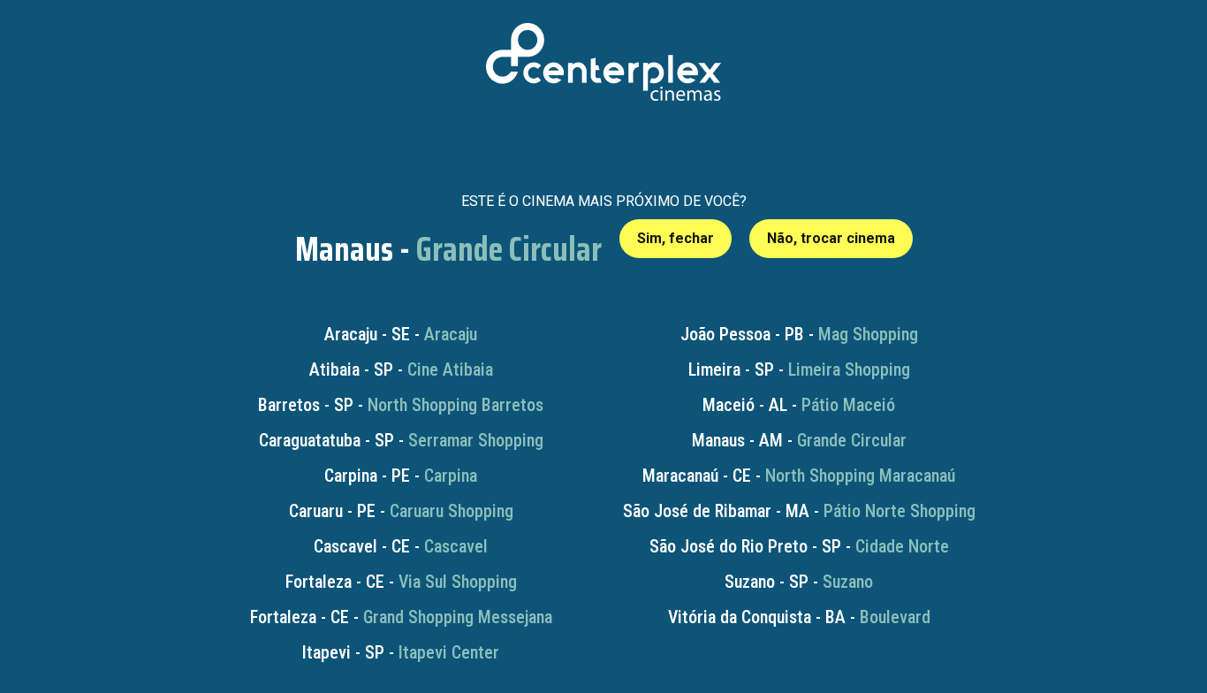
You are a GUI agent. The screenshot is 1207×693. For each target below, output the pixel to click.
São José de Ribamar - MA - (799, 511)
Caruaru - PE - (401, 511)
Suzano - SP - (799, 581)
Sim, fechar (675, 238)
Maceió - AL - (798, 404)
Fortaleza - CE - (401, 581)
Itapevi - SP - (400, 652)
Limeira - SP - (799, 369)
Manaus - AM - (799, 440)
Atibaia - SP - (401, 369)
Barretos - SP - (400, 404)
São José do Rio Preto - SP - (799, 546)
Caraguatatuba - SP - (401, 440)
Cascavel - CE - (401, 546)
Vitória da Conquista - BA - (799, 617)
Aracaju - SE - (400, 334)
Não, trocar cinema (831, 238)
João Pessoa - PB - (799, 334)
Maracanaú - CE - (798, 475)
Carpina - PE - (400, 475)
